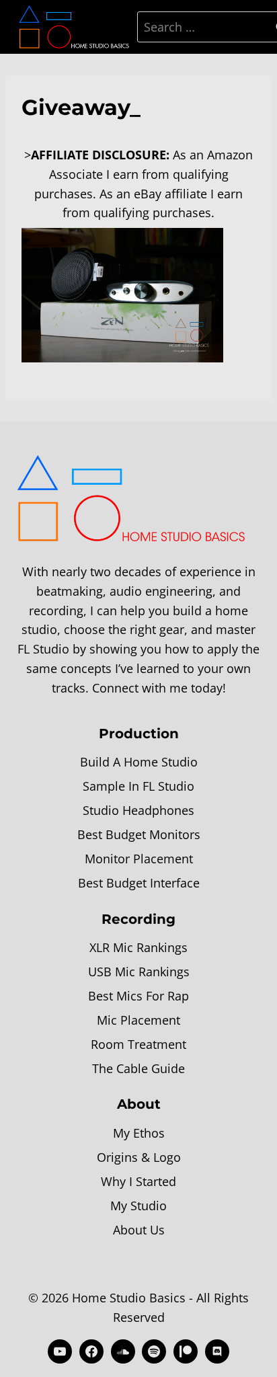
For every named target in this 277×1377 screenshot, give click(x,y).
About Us (139, 1230)
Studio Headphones (138, 810)
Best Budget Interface (139, 883)
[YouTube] (60, 1351)
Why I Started (138, 1181)
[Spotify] (154, 1351)
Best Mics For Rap (138, 996)
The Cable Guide (138, 1068)
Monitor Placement (139, 859)
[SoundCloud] (123, 1351)
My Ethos (139, 1133)
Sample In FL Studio (138, 786)
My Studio (138, 1205)
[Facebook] (91, 1351)
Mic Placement (138, 1020)
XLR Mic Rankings (138, 947)
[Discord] (217, 1351)
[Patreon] (185, 1351)
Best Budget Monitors (138, 834)
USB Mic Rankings (139, 971)
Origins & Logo (139, 1157)
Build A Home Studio (139, 762)
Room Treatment (138, 1044)
